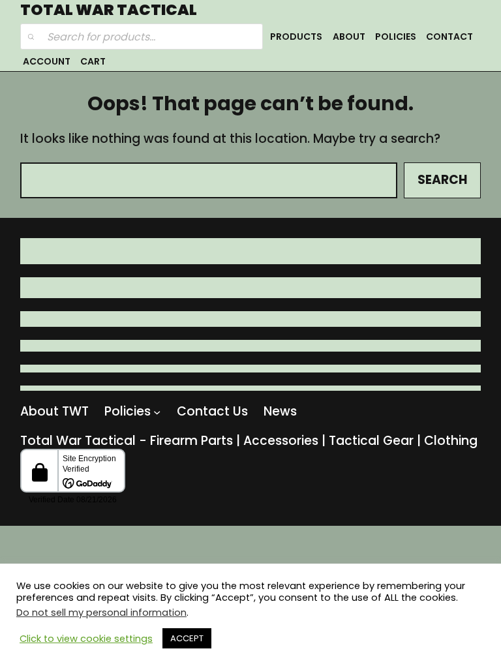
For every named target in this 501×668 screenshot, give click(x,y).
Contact (449, 36)
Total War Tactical (108, 10)
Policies (395, 36)
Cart (93, 61)
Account (46, 61)
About (349, 36)
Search (442, 180)
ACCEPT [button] (187, 638)
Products (296, 36)
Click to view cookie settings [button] (86, 639)
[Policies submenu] (156, 412)
